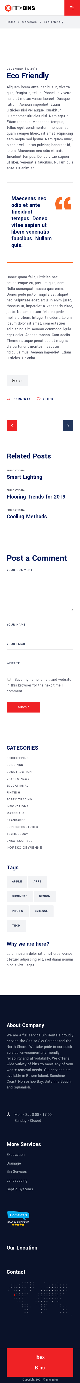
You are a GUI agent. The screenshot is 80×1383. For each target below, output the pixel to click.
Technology (17, 834)
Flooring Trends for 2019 (36, 497)
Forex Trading (19, 799)
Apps (38, 882)
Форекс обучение (24, 848)
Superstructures (22, 827)
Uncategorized (20, 841)
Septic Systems (20, 1189)
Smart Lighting (24, 477)
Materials (29, 22)
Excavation (16, 1154)
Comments (21, 399)
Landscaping (17, 1180)
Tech (16, 926)
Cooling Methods (27, 516)
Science (41, 911)
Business (20, 896)
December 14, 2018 (22, 69)
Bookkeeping (18, 758)
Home (11, 22)
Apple (17, 882)
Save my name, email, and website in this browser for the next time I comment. (39, 685)
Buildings (15, 765)
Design (17, 381)
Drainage (14, 1163)
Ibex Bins (52, 1380)
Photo (17, 911)
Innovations (17, 806)
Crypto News (18, 779)
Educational (16, 470)
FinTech (13, 793)
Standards (16, 820)
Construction (19, 772)
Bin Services (17, 1171)
